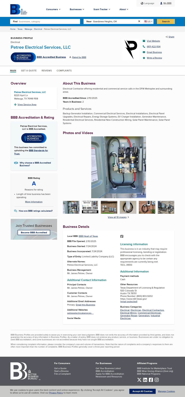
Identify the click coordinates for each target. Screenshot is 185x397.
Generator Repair (128, 315)
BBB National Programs (148, 373)
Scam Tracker (101, 9)
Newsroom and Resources (109, 376)
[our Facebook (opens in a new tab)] (151, 381)
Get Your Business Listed (108, 368)
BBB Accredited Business (51, 57)
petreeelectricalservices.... (80, 313)
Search (166, 21)
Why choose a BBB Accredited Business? (35, 164)
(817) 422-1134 (153, 46)
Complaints (64, 70)
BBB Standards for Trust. (31, 152)
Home (12, 29)
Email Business (154, 52)
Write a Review (154, 57)
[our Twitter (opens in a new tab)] (139, 381)
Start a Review (61, 371)
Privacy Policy (56, 392)
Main (13, 70)
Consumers (52, 9)
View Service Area (27, 104)
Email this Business (85, 304)
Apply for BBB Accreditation (110, 373)
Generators (144, 315)
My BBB (167, 3)
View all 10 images (117, 217)
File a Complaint (62, 373)
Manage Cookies (166, 391)
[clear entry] (140, 21)
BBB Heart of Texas (88, 236)
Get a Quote (29, 70)
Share (171, 37)
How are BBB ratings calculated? (36, 211)
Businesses (76, 9)
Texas (20, 29)
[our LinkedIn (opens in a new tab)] (145, 381)
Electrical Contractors (153, 310)
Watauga (28, 29)
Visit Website (153, 41)
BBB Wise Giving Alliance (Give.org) (155, 371)
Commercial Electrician (149, 313)
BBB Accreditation (105, 371)
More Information (33, 201)
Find (15, 21)
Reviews (47, 70)
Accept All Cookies (142, 391)
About (123, 9)
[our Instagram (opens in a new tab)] (156, 381)
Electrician (136, 310)
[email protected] (128, 301)
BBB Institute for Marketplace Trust (154, 368)
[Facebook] (121, 237)
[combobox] (49, 21)
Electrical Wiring (128, 313)
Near (89, 21)
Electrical (38, 29)
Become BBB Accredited (34, 232)
